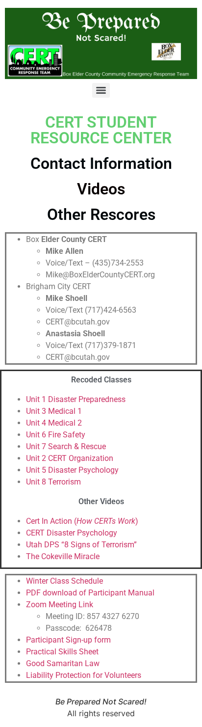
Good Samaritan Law (63, 663)
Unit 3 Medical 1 (54, 411)
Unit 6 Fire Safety (55, 434)
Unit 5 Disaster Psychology (72, 470)
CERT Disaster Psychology (71, 533)
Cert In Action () (82, 521)
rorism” (124, 544)
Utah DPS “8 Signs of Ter (69, 544)
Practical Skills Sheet (62, 651)
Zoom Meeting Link (59, 604)
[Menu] (101, 90)
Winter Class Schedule (65, 581)
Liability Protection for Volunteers (83, 675)
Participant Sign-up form (68, 640)
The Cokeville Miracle (63, 556)
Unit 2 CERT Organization (69, 458)
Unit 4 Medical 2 (54, 423)
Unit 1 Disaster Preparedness (76, 399)
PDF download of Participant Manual (90, 592)
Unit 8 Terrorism (53, 481)
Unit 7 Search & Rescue (66, 446)
